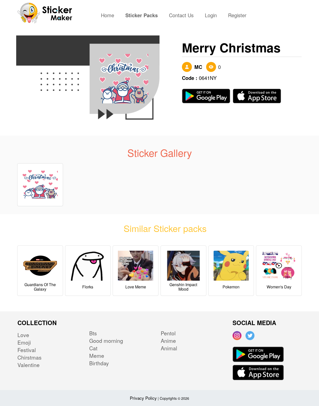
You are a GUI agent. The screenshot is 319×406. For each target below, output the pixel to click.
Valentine (28, 365)
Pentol (168, 333)
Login (211, 16)
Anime (168, 340)
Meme (96, 355)
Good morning (106, 340)
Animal (169, 348)
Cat (93, 348)
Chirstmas (29, 357)
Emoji (24, 342)
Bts (93, 333)
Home (109, 16)
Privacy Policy (143, 398)
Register (237, 16)
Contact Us (181, 16)
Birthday (99, 363)
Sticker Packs (141, 16)
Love (23, 335)
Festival (26, 350)
